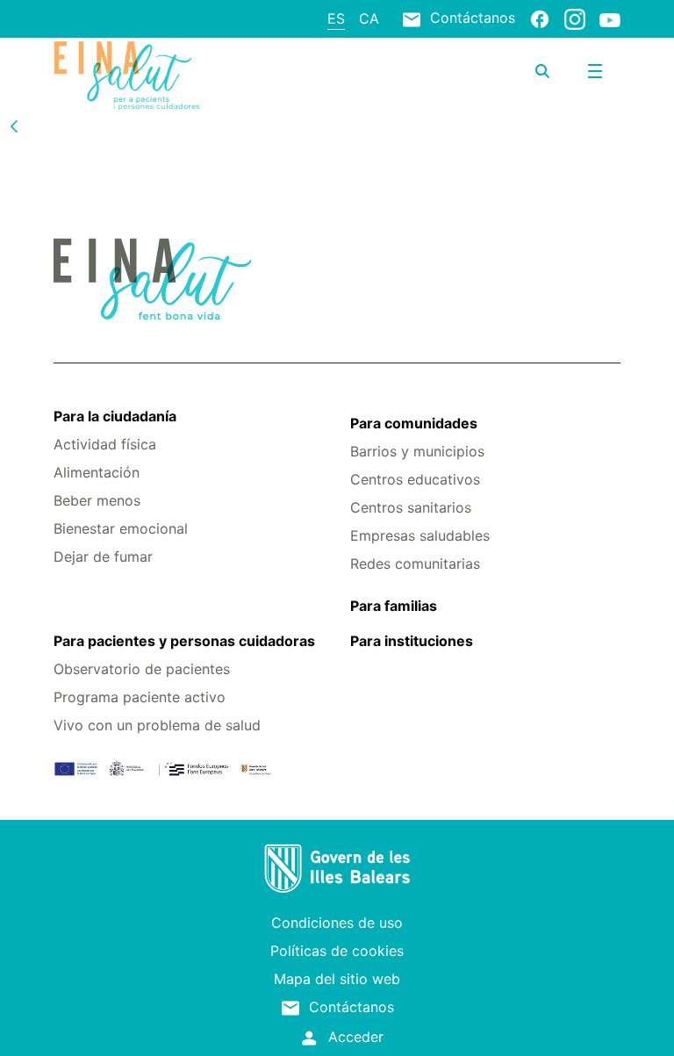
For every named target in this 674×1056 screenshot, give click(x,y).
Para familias (393, 605)
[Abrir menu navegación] (595, 71)
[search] (542, 71)
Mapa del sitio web (337, 979)
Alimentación (97, 472)
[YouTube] (609, 19)
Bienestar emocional (121, 528)
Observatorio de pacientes (142, 669)
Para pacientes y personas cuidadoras (184, 641)
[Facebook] (539, 18)
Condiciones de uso (337, 922)
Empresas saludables (420, 535)
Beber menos (97, 500)
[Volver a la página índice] (14, 125)
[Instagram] (574, 18)
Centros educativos (415, 479)
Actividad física (105, 444)
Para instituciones (411, 641)
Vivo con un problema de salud (157, 725)
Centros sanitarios (410, 507)
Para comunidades (413, 423)
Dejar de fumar (103, 556)
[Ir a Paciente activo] (148, 75)
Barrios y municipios (417, 451)
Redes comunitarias (415, 563)
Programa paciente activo (140, 697)
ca (369, 18)
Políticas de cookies (337, 950)
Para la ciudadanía (115, 416)
